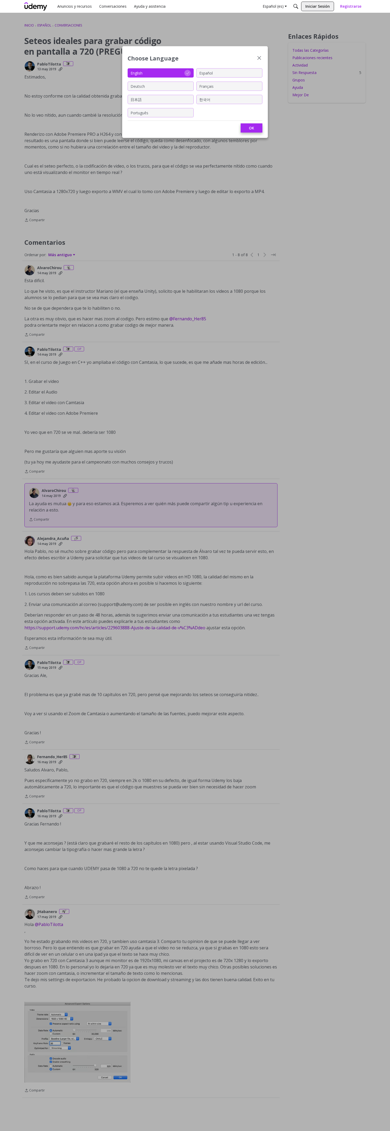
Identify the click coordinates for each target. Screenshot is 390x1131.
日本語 (136, 99)
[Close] (259, 58)
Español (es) (273, 6)
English (136, 72)
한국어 (204, 99)
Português (139, 112)
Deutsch (138, 86)
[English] (35, 6)
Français (206, 86)
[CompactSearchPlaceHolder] (296, 6)
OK (251, 127)
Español (206, 72)
